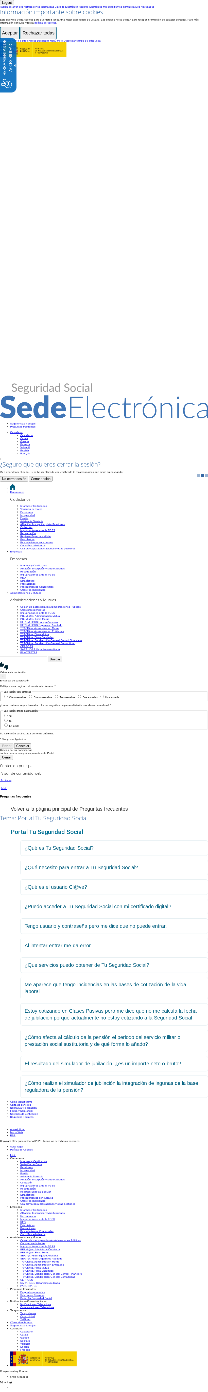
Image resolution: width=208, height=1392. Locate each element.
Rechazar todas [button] (39, 32)
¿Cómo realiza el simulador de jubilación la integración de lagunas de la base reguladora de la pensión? (111, 1086)
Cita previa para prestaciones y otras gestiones (47, 548)
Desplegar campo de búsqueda (82, 40)
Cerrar (6, 757)
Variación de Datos (31, 509)
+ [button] (1, 459)
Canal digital (27, 1316)
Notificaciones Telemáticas (35, 1304)
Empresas (16, 551)
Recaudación (28, 533)
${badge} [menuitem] (19, 1376)
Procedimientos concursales (36, 542)
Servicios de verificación (24, 1113)
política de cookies (45, 22)
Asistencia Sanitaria (31, 521)
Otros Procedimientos (32, 545)
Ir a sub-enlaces (27, 40)
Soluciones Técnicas (32, 1295)
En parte (14, 726)
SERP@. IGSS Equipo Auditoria (39, 622)
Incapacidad (27, 515)
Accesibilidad (17, 1129)
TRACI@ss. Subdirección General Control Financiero (51, 640)
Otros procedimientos (32, 609)
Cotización (26, 527)
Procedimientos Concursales (37, 586)
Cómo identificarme (21, 1101)
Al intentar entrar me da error (58, 945)
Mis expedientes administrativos (121, 6)
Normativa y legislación (23, 1107)
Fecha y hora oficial (21, 1110)
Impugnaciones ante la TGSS (37, 530)
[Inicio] (104, 416)
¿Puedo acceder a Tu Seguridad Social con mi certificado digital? (98, 906)
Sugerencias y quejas (23, 423)
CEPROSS (26, 646)
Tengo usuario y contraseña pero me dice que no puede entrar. (96, 926)
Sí (10, 716)
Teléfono (25, 1319)
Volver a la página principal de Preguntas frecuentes (68, 809)
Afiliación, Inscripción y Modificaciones (42, 524)
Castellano (16, 432)
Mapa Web (16, 1132)
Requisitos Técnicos (21, 1117)
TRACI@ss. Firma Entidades (37, 637)
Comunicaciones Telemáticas (37, 1307)
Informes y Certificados (33, 506)
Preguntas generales (32, 1292)
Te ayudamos (28, 1313)
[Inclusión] (33, 55)
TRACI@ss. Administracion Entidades (42, 631)
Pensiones (26, 512)
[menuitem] (109, 423)
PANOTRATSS (28, 652)
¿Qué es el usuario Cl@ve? (56, 887)
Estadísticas (27, 539)
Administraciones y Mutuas (25, 592)
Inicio (13, 1155)
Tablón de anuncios (11, 6)
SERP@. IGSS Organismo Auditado (41, 625)
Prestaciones (28, 583)
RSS (12, 1135)
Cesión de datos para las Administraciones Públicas (50, 606)
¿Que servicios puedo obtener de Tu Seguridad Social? (87, 965)
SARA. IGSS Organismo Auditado (40, 649)
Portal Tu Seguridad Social (36, 1298)
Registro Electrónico (90, 6)
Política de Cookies (21, 1149)
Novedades (147, 6)
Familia (24, 518)
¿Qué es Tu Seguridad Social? (59, 848)
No (10, 721)
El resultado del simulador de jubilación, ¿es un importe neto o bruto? (103, 1063)
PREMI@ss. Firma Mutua (34, 619)
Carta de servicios (20, 1104)
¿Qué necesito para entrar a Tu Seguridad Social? (81, 867)
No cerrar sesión (14, 479)
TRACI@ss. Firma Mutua (34, 634)
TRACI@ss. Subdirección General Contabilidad (47, 643)
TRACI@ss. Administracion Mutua (39, 628)
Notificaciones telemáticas (39, 6)
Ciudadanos (17, 492)
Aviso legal (16, 1146)
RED (23, 577)
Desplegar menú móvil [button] (50, 40)
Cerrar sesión (40, 479)
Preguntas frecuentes (23, 426)
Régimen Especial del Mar (35, 536)
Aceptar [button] (10, 32)
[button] (104, 668)
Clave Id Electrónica (66, 6)
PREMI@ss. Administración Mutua (40, 616)
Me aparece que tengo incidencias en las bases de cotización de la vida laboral (105, 988)
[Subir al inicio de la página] (3, 1123)
